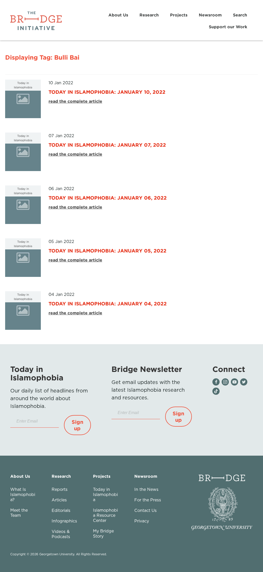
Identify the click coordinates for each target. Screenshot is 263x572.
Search (240, 15)
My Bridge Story (103, 533)
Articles (59, 500)
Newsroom (210, 15)
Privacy (141, 521)
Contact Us (145, 510)
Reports (60, 489)
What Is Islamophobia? (22, 494)
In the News (146, 489)
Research (149, 15)
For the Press (147, 500)
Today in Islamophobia (105, 494)
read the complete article (75, 101)
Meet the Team (19, 513)
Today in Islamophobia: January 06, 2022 (108, 197)
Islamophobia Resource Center (105, 515)
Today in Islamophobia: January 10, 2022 (107, 92)
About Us (118, 15)
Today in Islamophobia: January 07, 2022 (107, 144)
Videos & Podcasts (61, 534)
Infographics (64, 521)
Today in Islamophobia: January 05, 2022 (107, 250)
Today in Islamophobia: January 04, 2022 (108, 303)
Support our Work (228, 26)
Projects (178, 15)
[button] (77, 425)
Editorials (61, 510)
